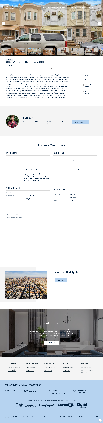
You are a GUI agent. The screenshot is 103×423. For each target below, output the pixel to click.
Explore (60, 280)
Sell (49, 7)
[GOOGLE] (97, 416)
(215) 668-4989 (38, 123)
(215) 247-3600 (12, 371)
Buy (44, 7)
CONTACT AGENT (80, 122)
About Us (55, 7)
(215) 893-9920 (30, 371)
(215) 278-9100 (84, 372)
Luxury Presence (39, 416)
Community (64, 7)
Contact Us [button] (51, 342)
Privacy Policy (78, 416)
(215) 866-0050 (66, 371)
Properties (73, 7)
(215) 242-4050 (48, 371)
